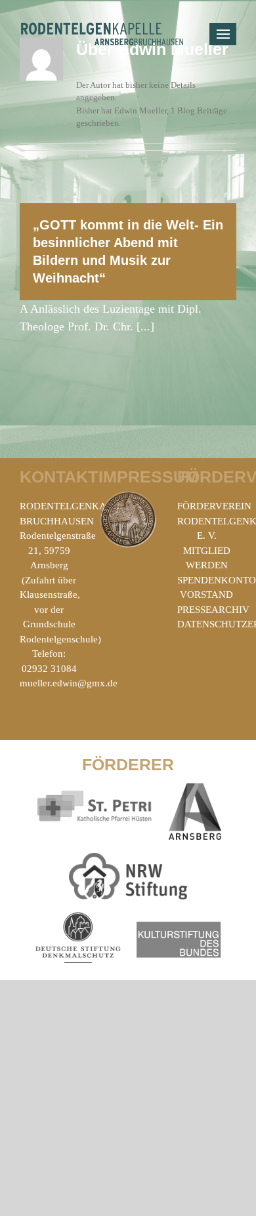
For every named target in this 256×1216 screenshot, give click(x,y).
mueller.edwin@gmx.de (68, 683)
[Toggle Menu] (222, 34)
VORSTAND (206, 594)
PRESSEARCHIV (213, 609)
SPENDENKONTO (216, 580)
